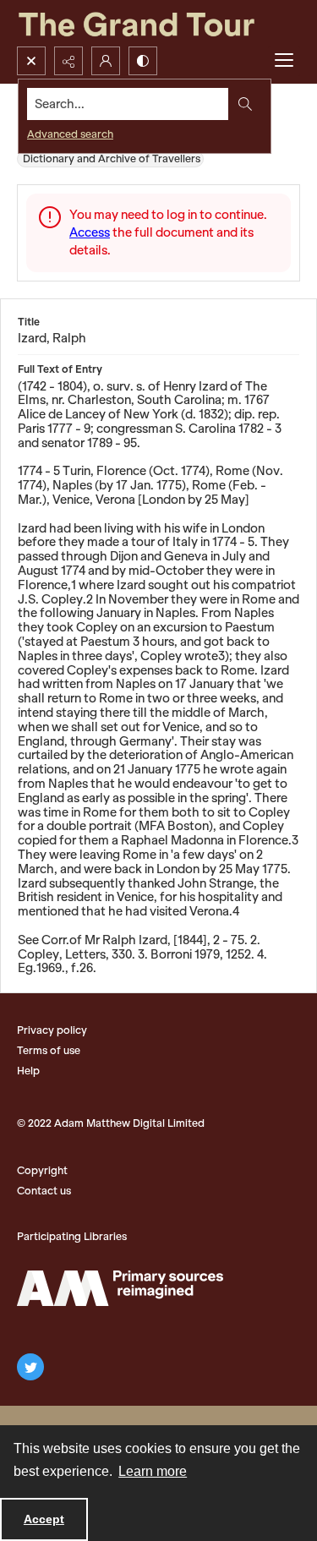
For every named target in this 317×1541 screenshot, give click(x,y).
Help (28, 1070)
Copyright (42, 1170)
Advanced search (70, 134)
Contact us (44, 1190)
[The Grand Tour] (158, 23)
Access (89, 232)
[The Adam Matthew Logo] (120, 1288)
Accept (44, 1519)
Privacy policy (52, 1030)
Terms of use (48, 1050)
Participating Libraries (72, 1236)
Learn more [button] (152, 1471)
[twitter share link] (30, 1366)
